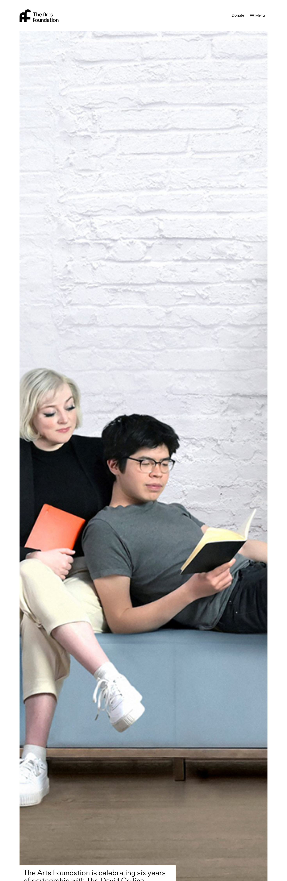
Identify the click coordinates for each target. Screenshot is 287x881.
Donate (238, 16)
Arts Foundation (39, 15)
